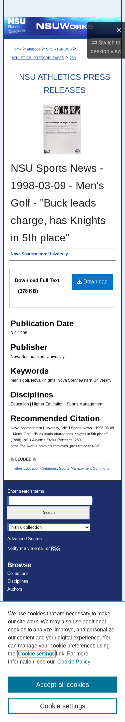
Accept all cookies (62, 684)
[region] (62, 661)
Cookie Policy (73, 662)
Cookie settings (36, 653)
